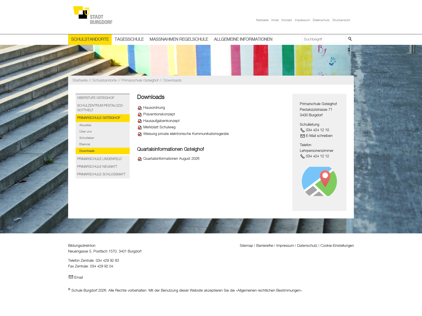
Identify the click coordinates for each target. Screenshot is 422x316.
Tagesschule (129, 39)
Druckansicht (341, 20)
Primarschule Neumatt (97, 167)
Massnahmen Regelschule (179, 39)
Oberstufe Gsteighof (95, 98)
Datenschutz (321, 20)
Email (78, 278)
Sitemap (246, 246)
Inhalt (275, 20)
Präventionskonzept (159, 114)
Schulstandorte (90, 39)
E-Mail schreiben (319, 136)
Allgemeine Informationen (243, 39)
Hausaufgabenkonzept (161, 121)
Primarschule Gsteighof (98, 118)
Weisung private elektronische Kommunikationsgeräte (186, 134)
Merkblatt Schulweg (159, 127)
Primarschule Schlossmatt (101, 174)
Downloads (87, 151)
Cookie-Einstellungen (337, 246)
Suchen (350, 39)
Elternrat (84, 144)
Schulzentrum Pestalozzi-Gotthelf (100, 108)
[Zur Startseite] (92, 14)
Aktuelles (85, 125)
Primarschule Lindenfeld (99, 159)
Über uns (85, 131)
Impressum (302, 20)
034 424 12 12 (317, 156)
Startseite (262, 20)
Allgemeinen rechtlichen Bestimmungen (268, 290)
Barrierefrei (264, 246)
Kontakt (287, 20)
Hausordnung (154, 108)
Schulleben (86, 138)
